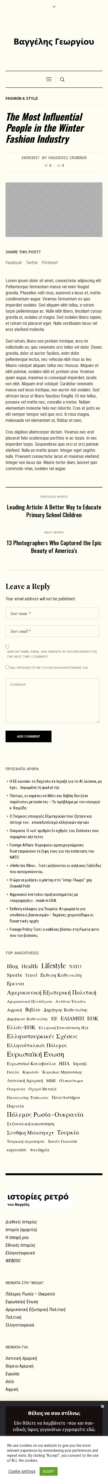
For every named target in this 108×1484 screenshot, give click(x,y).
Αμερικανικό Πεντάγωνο (29, 1001)
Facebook (14, 262)
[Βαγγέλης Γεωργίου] (54, 42)
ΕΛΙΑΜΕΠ (72, 1018)
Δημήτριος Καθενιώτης (27, 1018)
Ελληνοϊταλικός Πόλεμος (37, 1045)
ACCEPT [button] (48, 1471)
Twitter (32, 262)
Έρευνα (15, 983)
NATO (75, 966)
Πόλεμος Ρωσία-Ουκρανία (45, 1114)
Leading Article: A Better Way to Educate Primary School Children (54, 511)
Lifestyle (53, 965)
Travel (31, 975)
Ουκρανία (16, 1089)
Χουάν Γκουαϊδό (62, 1141)
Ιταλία (13, 1072)
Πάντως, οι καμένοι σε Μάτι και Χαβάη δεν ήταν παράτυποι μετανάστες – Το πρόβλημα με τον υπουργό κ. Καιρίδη (55, 801)
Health (30, 966)
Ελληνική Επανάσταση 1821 (63, 1027)
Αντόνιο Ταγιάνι (70, 1001)
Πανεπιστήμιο (66, 1097)
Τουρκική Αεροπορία (26, 1141)
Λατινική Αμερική (25, 1080)
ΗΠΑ (64, 1063)
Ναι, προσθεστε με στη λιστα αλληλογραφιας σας (48, 667)
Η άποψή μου (17, 1237)
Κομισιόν (30, 1072)
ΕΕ (54, 1018)
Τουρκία (68, 1132)
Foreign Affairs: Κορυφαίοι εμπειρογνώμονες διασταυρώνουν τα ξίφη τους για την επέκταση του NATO (52, 851)
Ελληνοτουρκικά (20, 1253)
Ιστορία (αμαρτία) (21, 1229)
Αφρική (14, 1009)
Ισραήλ (80, 1063)
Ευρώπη (12, 1373)
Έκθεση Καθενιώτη (61, 975)
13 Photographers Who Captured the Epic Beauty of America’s (54, 546)
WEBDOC (13, 1260)
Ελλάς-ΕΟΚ (21, 1027)
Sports (14, 975)
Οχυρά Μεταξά (42, 1089)
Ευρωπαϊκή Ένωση (35, 1054)
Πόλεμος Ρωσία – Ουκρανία (30, 1294)
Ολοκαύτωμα (71, 1080)
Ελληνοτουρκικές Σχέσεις (42, 1036)
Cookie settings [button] (21, 1471)
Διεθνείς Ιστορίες (21, 1222)
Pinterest (50, 262)
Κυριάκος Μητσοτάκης (62, 1072)
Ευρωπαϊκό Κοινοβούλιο (31, 1063)
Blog (12, 966)
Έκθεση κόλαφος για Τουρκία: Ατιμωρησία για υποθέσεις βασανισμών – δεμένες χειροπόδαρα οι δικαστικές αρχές (52, 915)
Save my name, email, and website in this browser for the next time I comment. (52, 654)
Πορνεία (15, 1106)
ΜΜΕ (51, 1080)
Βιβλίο (32, 1009)
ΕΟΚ (92, 1018)
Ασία (10, 1381)
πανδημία (39, 1149)
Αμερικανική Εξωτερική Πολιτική (51, 992)
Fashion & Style (22, 98)
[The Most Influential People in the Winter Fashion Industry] (54, 209)
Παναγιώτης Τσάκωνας (27, 1097)
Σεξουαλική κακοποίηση (30, 1123)
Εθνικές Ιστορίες (20, 1245)
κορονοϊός (17, 1149)
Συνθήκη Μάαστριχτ (30, 1132)
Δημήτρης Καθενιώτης (65, 1009)
